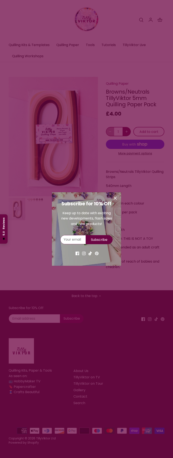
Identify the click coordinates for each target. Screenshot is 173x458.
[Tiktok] (90, 253)
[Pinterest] (97, 253)
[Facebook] (77, 253)
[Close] (115, 198)
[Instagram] (84, 253)
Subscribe (99, 239)
